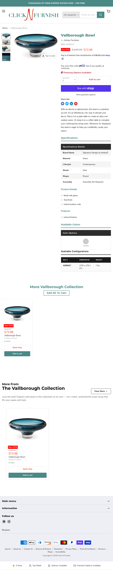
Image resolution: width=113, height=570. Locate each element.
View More (99, 391)
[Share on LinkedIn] (71, 103)
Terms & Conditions (87, 549)
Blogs (50, 552)
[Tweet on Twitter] (67, 103)
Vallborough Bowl (12, 335)
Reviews (6, 530)
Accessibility (60, 552)
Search (7, 549)
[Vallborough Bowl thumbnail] (6, 36)
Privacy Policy (71, 549)
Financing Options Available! (77, 72)
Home (5, 28)
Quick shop (17, 347)
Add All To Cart (56, 292)
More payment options (86, 95)
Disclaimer (58, 549)
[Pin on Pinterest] (75, 103)
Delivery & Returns (43, 549)
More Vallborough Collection (56, 287)
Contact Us (28, 549)
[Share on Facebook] (62, 103)
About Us (17, 549)
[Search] (100, 15)
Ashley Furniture (71, 40)
